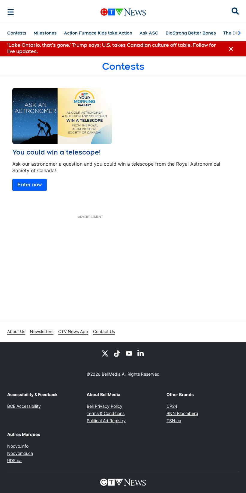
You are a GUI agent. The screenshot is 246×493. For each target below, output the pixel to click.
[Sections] (11, 12)
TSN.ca (173, 420)
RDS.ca (14, 460)
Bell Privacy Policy (104, 406)
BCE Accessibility (24, 406)
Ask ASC (149, 33)
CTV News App (73, 331)
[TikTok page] (117, 353)
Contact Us (104, 331)
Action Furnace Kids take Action (98, 33)
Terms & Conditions (105, 413)
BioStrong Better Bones (191, 33)
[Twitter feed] (105, 353)
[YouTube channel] (129, 353)
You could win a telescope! (56, 152)
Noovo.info (17, 446)
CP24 (171, 406)
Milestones (45, 33)
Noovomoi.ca (20, 453)
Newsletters (41, 331)
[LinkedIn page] (141, 353)
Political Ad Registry (106, 420)
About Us (16, 331)
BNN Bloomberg (182, 413)
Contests (16, 33)
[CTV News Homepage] (123, 12)
